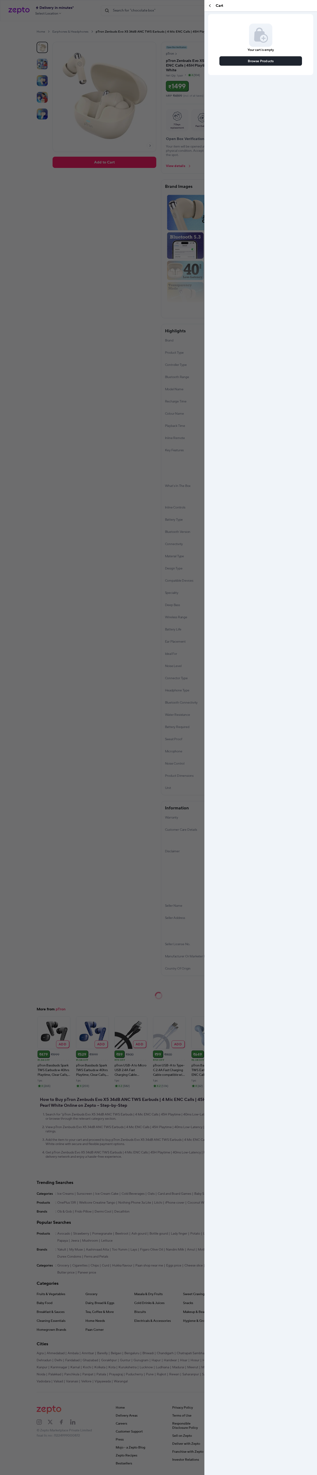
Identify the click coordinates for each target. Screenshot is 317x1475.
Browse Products (261, 61)
